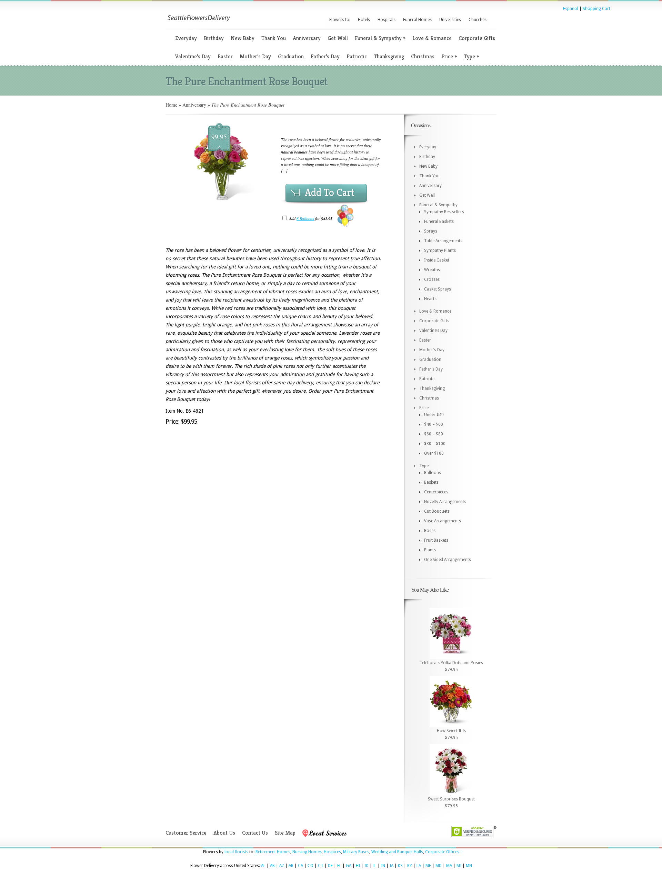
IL (375, 865)
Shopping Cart (596, 8)
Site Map (285, 832)
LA (419, 865)
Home (171, 104)
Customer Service (186, 832)
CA (300, 865)
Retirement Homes (272, 851)
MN (469, 865)
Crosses (432, 279)
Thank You (273, 38)
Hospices (332, 851)
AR (291, 865)
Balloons (432, 472)
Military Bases (356, 851)
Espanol (570, 8)
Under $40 (434, 414)
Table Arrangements (443, 240)
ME (428, 865)
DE (330, 865)
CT (320, 865)
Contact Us (255, 832)
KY (409, 865)
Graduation (291, 56)
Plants (430, 550)
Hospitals (386, 19)
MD (438, 865)
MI (459, 865)
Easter (225, 56)
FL (339, 865)
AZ (281, 865)
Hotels (364, 19)
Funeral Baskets (439, 221)
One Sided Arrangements (447, 559)
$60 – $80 (433, 434)
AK (272, 865)
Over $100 (434, 453)
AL (263, 865)
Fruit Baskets (436, 540)
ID (366, 865)
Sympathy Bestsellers (444, 211)
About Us (224, 832)
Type (471, 56)
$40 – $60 (433, 424)
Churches (478, 19)
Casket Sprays (437, 289)
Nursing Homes (307, 851)
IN (383, 865)
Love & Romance (432, 38)
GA (348, 865)
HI (358, 865)
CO (310, 865)
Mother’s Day (255, 56)
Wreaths (432, 269)
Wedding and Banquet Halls (397, 851)
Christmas (422, 56)
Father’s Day (325, 56)
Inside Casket (436, 260)
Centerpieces (436, 492)
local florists (236, 851)
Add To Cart (329, 192)
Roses (429, 530)
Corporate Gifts (477, 38)
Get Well (338, 38)
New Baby (242, 38)
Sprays (430, 231)
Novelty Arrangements (445, 501)
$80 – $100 (434, 443)
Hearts (430, 298)
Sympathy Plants (440, 250)
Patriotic (357, 56)
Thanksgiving (389, 56)
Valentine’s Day (193, 56)
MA (449, 865)
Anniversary (307, 38)
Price (449, 56)
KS (400, 865)
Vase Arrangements (442, 521)
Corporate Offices (442, 851)
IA (391, 865)
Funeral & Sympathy (380, 38)
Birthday (214, 38)
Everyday (186, 38)
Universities (450, 19)
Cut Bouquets (437, 511)
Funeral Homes (417, 19)
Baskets (431, 482)
